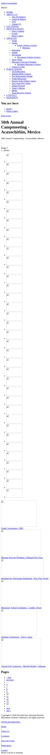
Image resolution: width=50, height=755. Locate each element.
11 (7, 696)
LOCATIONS (12, 26)
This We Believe (19, 17)
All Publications (18, 71)
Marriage (26, 48)
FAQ (14, 22)
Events (14, 33)
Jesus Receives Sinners (21, 93)
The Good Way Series (21, 83)
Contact (4, 750)
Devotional (16, 55)
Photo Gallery (17, 36)
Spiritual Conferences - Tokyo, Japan (16, 637)
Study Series (17, 60)
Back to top (6, 116)
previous (10, 680)
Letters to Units (18, 67)
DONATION (12, 98)
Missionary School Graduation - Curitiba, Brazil (21, 608)
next (8, 708)
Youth (14, 41)
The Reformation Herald (22, 76)
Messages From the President (24, 62)
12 (7, 699)
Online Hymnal (18, 86)
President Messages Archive (29, 64)
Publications (6, 745)
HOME (9, 12)
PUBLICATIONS (14, 69)
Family (15, 43)
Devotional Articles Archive (29, 57)
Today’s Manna (18, 88)
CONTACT (11, 95)
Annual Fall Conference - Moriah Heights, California (23, 666)
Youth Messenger (19, 79)
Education (16, 50)
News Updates (18, 31)
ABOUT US (11, 14)
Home (9, 109)
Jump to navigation (9, 3)
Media (14, 90)
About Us (5, 731)
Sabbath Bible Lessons (21, 74)
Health (14, 52)
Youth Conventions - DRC (12, 528)
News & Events (7, 741)
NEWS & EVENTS (15, 29)
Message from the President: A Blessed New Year (22, 557)
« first (8, 677)
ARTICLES (11, 38)
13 (7, 701)
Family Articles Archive (27, 45)
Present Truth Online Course (24, 81)
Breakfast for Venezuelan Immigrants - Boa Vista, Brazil (24, 578)
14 (7, 704)
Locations (5, 736)
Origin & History (19, 19)
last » (8, 711)
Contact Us (16, 24)
